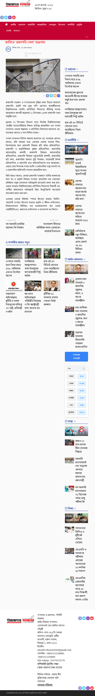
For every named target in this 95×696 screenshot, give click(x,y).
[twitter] (84, 688)
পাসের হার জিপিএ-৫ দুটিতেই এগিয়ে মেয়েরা (80, 535)
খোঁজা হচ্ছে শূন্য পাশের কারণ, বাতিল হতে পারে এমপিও (76, 520)
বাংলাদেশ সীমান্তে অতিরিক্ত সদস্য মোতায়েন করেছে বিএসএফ (48, 227)
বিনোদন (61, 24)
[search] (87, 37)
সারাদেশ (21, 24)
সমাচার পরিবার (44, 685)
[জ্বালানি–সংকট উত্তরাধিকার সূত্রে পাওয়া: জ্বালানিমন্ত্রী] (69, 161)
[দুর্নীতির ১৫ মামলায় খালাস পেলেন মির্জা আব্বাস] (52, 286)
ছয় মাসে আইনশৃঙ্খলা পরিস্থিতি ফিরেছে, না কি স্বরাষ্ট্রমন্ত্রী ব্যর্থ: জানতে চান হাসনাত (33, 303)
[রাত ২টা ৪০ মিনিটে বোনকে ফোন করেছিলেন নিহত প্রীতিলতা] (52, 253)
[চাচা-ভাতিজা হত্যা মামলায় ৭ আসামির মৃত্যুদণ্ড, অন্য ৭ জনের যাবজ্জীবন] (69, 309)
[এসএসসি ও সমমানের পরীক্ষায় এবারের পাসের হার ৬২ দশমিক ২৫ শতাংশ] (69, 551)
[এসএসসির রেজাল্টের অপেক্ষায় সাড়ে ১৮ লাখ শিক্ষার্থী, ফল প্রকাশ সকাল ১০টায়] (69, 579)
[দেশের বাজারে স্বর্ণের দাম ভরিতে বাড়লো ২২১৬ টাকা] (69, 207)
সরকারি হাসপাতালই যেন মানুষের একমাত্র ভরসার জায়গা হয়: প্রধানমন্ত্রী (81, 469)
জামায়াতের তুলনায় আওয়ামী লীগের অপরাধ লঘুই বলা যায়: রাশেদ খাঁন (76, 98)
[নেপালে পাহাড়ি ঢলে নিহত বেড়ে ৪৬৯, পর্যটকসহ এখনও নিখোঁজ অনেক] (14, 253)
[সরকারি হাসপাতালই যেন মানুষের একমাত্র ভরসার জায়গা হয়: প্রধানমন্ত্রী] (69, 460)
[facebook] (80, 688)
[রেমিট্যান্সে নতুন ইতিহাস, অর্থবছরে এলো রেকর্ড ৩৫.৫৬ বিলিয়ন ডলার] (69, 232)
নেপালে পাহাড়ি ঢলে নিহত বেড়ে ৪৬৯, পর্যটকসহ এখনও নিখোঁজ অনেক (13, 268)
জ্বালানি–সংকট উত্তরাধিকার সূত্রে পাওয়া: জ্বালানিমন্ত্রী (81, 167)
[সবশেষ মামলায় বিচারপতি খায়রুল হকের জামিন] (69, 334)
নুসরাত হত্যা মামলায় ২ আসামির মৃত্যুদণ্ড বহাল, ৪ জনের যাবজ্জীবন (80, 290)
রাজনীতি (31, 24)
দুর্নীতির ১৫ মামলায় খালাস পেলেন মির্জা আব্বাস (51, 299)
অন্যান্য (17, 30)
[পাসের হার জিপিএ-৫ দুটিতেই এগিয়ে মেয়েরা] (69, 530)
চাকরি (8, 30)
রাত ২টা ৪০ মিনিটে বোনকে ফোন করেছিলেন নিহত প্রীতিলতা (51, 266)
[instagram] (88, 688)
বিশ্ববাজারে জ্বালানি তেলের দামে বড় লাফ (75, 152)
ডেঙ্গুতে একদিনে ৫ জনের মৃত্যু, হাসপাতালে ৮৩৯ (75, 433)
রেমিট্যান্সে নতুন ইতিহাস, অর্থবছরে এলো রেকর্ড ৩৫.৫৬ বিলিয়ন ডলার (81, 242)
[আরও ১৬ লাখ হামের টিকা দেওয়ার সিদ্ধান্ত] (69, 442)
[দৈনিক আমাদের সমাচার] (20, 620)
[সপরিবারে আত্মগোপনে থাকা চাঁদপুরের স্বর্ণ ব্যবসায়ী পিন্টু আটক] (33, 253)
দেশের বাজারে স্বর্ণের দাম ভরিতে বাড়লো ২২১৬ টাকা (81, 215)
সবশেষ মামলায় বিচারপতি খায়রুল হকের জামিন (81, 340)
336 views (28, 48)
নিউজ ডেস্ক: (16, 48)
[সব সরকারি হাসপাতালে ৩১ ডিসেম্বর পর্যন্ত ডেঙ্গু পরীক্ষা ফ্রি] (69, 489)
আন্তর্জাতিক (41, 24)
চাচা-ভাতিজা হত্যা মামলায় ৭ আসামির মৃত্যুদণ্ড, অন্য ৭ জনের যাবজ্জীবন (81, 317)
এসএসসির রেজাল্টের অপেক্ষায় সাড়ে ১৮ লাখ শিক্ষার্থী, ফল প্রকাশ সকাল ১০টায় (81, 589)
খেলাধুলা (52, 24)
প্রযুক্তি (79, 24)
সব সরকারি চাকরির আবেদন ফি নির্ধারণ (15, 226)
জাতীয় (13, 24)
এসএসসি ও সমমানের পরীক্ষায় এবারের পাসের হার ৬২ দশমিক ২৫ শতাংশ (80, 560)
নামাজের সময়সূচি (76, 356)
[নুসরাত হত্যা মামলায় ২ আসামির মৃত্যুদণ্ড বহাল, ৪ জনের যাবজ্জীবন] (69, 280)
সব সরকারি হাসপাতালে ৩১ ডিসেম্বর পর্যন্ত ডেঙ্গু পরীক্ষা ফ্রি (80, 494)
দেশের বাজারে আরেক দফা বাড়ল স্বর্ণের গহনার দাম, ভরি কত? (80, 190)
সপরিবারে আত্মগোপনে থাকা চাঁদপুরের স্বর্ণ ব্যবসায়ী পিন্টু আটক (33, 268)
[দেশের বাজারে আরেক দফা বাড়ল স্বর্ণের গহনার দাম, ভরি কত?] (69, 182)
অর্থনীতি (71, 24)
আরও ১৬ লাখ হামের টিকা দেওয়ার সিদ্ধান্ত (81, 446)
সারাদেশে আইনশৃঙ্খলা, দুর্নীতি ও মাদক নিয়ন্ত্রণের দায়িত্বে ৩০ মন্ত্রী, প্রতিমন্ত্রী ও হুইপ (14, 303)
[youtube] (92, 688)
